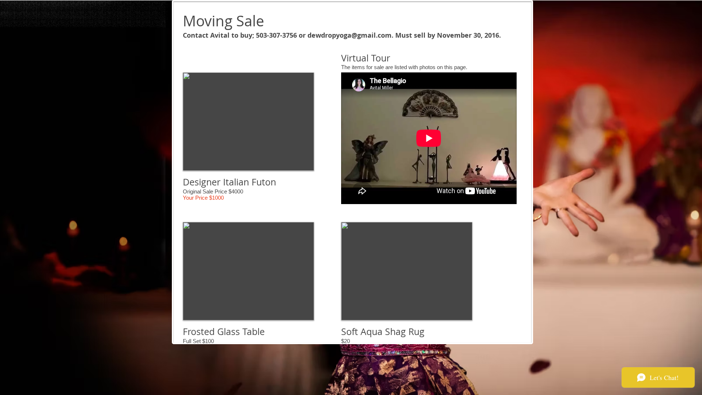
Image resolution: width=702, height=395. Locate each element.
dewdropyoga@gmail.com (349, 35)
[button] (248, 121)
